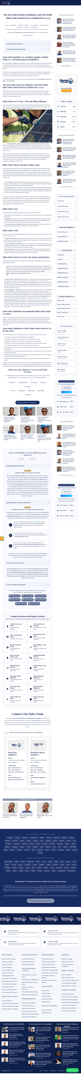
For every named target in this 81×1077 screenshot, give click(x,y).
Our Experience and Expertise (9, 984)
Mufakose (35, 846)
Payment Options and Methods (69, 1008)
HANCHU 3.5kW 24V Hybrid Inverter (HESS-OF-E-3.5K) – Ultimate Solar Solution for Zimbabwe (44, 1063)
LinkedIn (28, 386)
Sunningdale (14, 846)
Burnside (23, 861)
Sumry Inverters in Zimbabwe (29, 1017)
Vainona (31, 843)
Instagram (34, 382)
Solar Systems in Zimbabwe (28, 402)
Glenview (12, 849)
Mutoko (14, 867)
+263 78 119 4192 (41, 772)
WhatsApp (28, 394)
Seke (33, 849)
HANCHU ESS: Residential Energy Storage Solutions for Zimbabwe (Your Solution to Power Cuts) (43, 1055)
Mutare (44, 861)
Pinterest (22, 390)
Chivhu (33, 867)
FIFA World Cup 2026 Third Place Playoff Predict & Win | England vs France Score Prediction (70, 1061)
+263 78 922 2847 (16, 596)
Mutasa (27, 870)
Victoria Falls (27, 864)
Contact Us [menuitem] (5, 12)
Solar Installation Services (8, 987)
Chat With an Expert (63, 241)
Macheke (40, 870)
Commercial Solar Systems (28, 964)
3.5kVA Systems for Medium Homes (30, 979)
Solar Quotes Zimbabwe (34, 886)
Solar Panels (61, 255)
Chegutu (7, 864)
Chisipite (22, 840)
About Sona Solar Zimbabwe (9, 959)
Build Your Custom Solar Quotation (10, 1006)
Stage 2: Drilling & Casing (63, 304)
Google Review (23, 382)
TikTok (13, 390)
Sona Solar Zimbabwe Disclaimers (70, 999)
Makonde (46, 867)
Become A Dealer (53, 1070)
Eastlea (73, 843)
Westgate (49, 837)
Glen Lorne (17, 837)
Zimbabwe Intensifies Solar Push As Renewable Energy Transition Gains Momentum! (70, 1029)
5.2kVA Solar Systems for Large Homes (29, 983)
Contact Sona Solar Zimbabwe (9, 978)
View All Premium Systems (66, 475)
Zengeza (38, 843)
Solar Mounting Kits (46, 1012)
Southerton (24, 843)
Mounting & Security (63, 282)
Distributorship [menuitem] (63, 7)
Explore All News (66, 65)
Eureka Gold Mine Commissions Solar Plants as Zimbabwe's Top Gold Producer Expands (69, 1053)
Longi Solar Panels (46, 996)
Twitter (44, 382)
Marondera (55, 864)
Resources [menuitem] (39, 7)
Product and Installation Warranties (70, 1002)
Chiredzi (28, 846)
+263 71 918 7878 (35, 603)
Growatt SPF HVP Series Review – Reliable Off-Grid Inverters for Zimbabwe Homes (43, 1047)
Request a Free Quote (7, 961)
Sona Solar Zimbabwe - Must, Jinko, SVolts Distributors (21, 1070)
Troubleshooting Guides (8, 975)
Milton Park (15, 840)
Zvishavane (73, 867)
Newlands (7, 846)
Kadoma (74, 861)
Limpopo (74, 864)
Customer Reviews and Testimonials (67, 965)
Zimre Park (48, 846)
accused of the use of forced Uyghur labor (37, 251)
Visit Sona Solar (67, 90)
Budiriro (6, 849)
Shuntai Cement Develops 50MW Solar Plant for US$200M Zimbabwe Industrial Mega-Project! (70, 1045)
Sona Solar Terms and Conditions (70, 997)
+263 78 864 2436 (36, 522)
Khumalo (38, 861)
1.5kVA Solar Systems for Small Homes (29, 976)
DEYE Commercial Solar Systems (30, 994)
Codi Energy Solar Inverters (28, 1008)
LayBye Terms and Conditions (69, 1005)
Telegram (42, 390)
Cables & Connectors (63, 277)
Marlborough (56, 837)
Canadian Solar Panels (47, 999)
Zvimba (27, 867)
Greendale (35, 840)
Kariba (68, 864)
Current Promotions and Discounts (70, 980)
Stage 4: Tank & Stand (62, 312)
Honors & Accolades (66, 975)
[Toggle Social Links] (2, 538)
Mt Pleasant (25, 837)
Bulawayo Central (8, 861)
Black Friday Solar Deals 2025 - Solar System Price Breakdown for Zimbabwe (10, 815)
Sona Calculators (62, 236)
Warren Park (52, 843)
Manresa (67, 843)
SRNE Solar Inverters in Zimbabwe (30, 1014)
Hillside (68, 849)
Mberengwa (7, 867)
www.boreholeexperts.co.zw (37, 784)
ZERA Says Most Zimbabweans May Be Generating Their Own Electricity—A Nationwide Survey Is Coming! (70, 1037)
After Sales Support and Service (69, 986)
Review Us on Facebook (67, 961)
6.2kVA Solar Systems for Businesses (28, 988)
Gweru (62, 861)
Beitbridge (41, 864)
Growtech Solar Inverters (28, 1005)
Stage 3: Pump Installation (63, 308)
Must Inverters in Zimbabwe (29, 1003)
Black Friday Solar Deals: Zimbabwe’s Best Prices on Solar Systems (44, 815)
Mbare (59, 846)
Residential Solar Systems (28, 961)
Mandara (28, 840)
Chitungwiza (8, 843)
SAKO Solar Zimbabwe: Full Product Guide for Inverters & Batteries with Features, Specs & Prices (17, 1043)
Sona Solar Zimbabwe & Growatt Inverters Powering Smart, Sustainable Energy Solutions (43, 1039)
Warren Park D (73, 846)
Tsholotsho (46, 870)
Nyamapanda (59, 867)
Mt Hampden (16, 843)
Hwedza (33, 870)
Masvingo (14, 864)
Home (41, 1070)
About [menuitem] (54, 7)
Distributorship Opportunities (9, 989)
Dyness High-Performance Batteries (48, 976)
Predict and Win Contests (68, 977)
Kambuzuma (60, 843)
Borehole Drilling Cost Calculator (10, 1009)
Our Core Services (62, 232)
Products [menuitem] (17, 7)
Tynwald (68, 840)
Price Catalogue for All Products (10, 992)
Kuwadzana (19, 849)
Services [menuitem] (32, 7)
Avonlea (53, 849)
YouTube (32, 390)
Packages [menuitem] (9, 7)
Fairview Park (61, 849)
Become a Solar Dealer (7, 973)
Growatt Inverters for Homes (29, 1011)
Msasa (42, 840)
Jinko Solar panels (13, 358)
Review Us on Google (67, 959)
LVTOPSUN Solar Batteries (48, 964)
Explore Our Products (7, 964)
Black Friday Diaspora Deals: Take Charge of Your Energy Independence (26, 815)
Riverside (47, 849)
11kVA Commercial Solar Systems (30, 992)
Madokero (62, 840)
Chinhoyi (48, 864)
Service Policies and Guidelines (69, 983)
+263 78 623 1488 (41, 599)
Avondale (72, 837)
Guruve (52, 867)
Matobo (53, 870)
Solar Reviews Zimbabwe (20, 886)
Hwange (34, 864)
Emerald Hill (64, 837)
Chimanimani (39, 849)
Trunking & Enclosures (63, 286)
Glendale (40, 852)
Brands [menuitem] (24, 7)
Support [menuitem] (72, 7)
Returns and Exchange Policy (69, 1011)
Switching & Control (63, 273)
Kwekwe (68, 861)
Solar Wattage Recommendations (10, 1003)
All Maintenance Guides (65, 186)
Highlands (42, 837)
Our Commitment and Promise (9, 981)
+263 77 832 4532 (29, 599)
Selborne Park (30, 861)
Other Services (60, 316)
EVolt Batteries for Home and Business (49, 981)
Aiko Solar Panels (46, 1001)
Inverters (60, 259)
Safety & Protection (63, 268)
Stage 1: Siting (60, 300)
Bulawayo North (71, 870)
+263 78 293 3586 (29, 596)
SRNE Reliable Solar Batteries (49, 967)
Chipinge (39, 867)
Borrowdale (9, 837)
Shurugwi (21, 867)
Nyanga (50, 861)
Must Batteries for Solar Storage (50, 973)
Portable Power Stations (28, 959)
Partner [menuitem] (47, 7)
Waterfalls (48, 840)
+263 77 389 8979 (22, 603)
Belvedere (8, 840)
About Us (46, 1070)
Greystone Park (33, 837)
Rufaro (41, 846)
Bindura (62, 864)
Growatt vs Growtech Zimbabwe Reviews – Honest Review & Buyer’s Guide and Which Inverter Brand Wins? (44, 1030)
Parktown (75, 849)
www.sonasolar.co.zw (18, 779)
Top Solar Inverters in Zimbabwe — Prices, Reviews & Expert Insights (17, 1028)
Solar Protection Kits (47, 1010)
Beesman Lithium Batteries (48, 961)
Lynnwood (45, 843)
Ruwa (74, 840)
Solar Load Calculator (7, 1000)
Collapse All (32, 459)
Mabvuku (65, 846)
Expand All (22, 459)
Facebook (12, 382)
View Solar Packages (7, 967)
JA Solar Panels (45, 990)
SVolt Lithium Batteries (47, 959)
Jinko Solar (5, 105)
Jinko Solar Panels (46, 993)
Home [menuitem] (4, 7)
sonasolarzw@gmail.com (14, 777)
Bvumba (56, 861)
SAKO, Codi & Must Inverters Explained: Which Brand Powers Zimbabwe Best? (16, 1035)
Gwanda (66, 867)
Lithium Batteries (62, 264)
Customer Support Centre (8, 970)
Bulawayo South (61, 870)
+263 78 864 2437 (41, 596)
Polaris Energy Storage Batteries (50, 970)
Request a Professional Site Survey (41, 901)
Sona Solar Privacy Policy (68, 994)
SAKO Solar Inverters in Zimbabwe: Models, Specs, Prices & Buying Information (17, 1051)
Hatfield (55, 840)
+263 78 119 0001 (16, 599)
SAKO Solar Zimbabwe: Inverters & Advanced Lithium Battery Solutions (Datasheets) (17, 1060)
